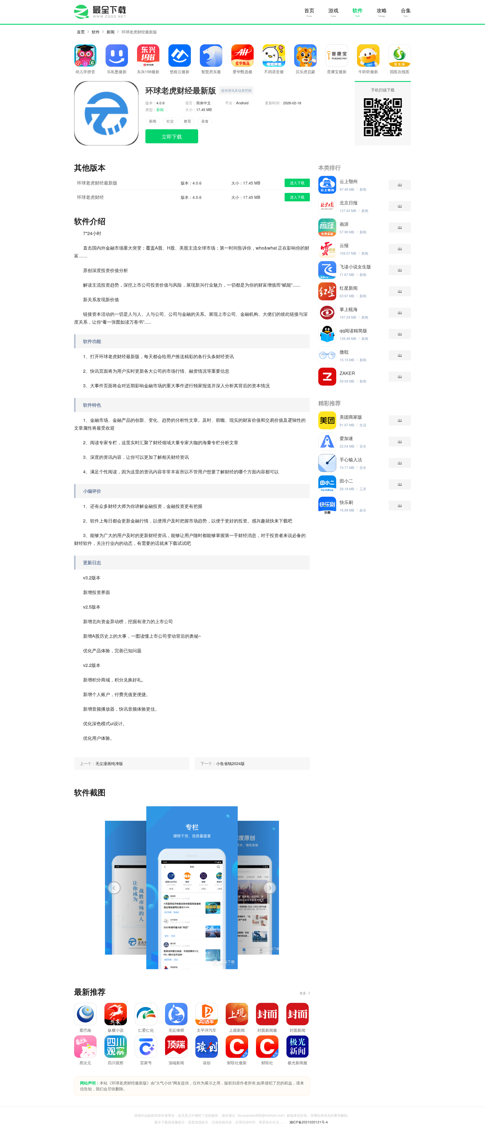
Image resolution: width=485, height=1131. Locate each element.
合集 (406, 10)
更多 (302, 993)
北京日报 (349, 203)
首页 (309, 10)
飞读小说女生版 (355, 266)
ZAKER (347, 373)
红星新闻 (349, 288)
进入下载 (297, 182)
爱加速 (346, 438)
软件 (358, 10)
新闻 (111, 31)
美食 (205, 121)
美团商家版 (351, 417)
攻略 (382, 10)
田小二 (346, 481)
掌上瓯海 (349, 309)
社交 (170, 121)
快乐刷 (346, 502)
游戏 (333, 10)
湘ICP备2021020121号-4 (308, 1122)
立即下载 (172, 136)
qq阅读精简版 (353, 330)
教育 (187, 121)
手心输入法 (351, 459)
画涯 (344, 224)
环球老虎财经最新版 (139, 31)
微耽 (344, 352)
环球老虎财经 (90, 197)
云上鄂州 (349, 181)
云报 (344, 245)
